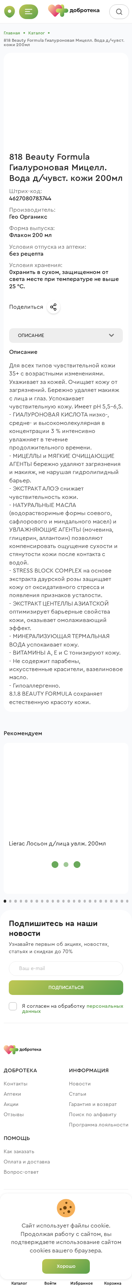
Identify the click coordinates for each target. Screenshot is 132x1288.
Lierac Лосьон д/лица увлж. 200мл (57, 844)
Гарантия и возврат (93, 1104)
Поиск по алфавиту (93, 1114)
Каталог (36, 33)
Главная (12, 33)
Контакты (15, 1084)
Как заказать (19, 1151)
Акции (11, 1104)
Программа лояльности (98, 1125)
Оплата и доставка (27, 1162)
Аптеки (12, 1094)
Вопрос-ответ (21, 1172)
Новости (80, 1084)
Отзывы (14, 1114)
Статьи (77, 1094)
